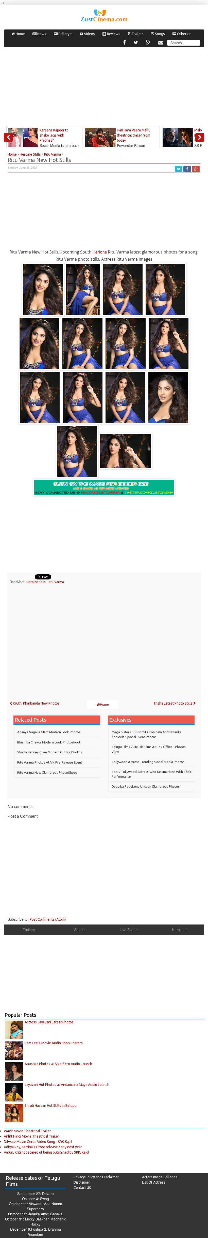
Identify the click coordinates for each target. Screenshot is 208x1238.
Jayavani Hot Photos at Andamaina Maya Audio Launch (67, 1085)
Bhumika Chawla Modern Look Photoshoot (48, 742)
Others (182, 34)
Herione (100, 252)
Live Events (129, 929)
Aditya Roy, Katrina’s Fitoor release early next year (43, 1147)
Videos (89, 34)
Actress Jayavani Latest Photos (49, 1022)
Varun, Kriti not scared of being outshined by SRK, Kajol (46, 1152)
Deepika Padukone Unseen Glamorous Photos (146, 786)
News (41, 34)
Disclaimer (82, 1182)
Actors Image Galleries (159, 1177)
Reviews (113, 34)
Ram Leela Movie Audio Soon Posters (54, 1043)
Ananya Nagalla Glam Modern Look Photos (48, 732)
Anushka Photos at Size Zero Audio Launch (58, 1064)
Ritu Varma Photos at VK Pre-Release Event (49, 762)
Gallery (64, 34)
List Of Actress (153, 1182)
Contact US (82, 1188)
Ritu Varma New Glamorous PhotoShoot (47, 772)
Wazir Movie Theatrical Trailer (27, 1131)
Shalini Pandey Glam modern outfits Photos (49, 752)
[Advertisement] (104, 88)
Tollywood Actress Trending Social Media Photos (148, 762)
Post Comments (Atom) (48, 919)
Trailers (137, 34)
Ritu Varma (56, 582)
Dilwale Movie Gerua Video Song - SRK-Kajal (38, 1142)
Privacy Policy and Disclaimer (96, 1177)
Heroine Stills (36, 582)
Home (20, 34)
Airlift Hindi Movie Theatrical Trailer (31, 1136)
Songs (159, 34)
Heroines (179, 929)
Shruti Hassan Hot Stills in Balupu (51, 1105)
